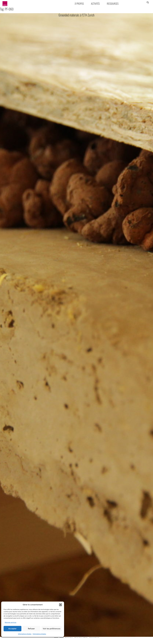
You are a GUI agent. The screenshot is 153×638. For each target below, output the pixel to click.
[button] (60, 604)
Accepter (12, 628)
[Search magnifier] (148, 2)
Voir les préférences (51, 628)
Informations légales (24, 634)
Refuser (31, 628)
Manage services (10, 622)
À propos (79, 3)
